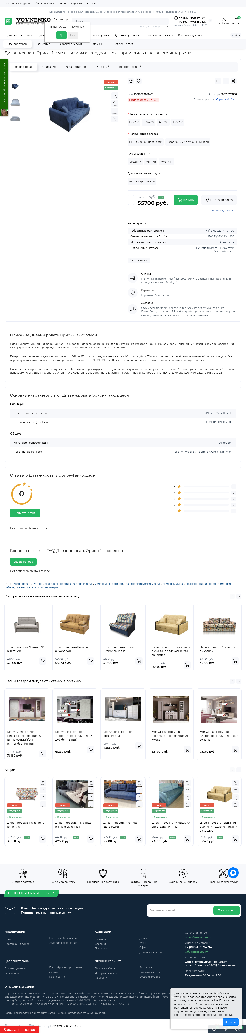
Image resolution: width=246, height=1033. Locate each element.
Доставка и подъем (17, 3)
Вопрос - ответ (124, 44)
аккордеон (52, 583)
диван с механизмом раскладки (37, 587)
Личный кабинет (106, 968)
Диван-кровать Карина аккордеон (71, 649)
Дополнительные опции (144, 173)
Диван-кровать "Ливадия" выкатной (218, 649)
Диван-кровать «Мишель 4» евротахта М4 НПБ (171, 824)
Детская (144, 938)
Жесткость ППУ (139, 153)
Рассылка (145, 967)
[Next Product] (226, 81)
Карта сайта (57, 976)
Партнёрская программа (65, 967)
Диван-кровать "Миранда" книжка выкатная (73, 824)
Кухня (143, 942)
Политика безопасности (65, 938)
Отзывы (98, 44)
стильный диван (173, 583)
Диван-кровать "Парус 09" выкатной (25, 649)
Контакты (93, 3)
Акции (53, 972)
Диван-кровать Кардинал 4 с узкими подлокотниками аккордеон (171, 651)
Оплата (63, 3)
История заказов (106, 973)
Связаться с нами (150, 972)
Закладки (101, 977)
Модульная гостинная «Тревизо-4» (118, 733)
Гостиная (100, 939)
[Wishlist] (139, 81)
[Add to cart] (42, 661)
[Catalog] (8, 21)
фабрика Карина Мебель (76, 583)
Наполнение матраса (143, 133)
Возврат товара (149, 976)
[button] (232, 596)
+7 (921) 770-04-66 (192, 22)
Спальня (100, 943)
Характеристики (71, 44)
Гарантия (77, 3)
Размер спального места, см (148, 114)
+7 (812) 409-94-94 (192, 17)
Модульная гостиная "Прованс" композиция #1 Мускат (170, 735)
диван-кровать (21, 583)
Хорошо (230, 1022)
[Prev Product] (218, 81)
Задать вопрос (23, 561)
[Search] (165, 21)
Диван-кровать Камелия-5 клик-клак (25, 824)
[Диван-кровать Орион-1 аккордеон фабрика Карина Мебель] (70, 112)
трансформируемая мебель (142, 583)
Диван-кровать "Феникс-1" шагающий (121, 824)
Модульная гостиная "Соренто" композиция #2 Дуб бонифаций (73, 735)
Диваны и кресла (150, 952)
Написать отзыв (25, 513)
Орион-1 (38, 583)
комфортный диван (199, 583)
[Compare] (131, 81)
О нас (8, 939)
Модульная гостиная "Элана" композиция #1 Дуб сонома (219, 735)
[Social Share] (234, 81)
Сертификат (13, 973)
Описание (43, 44)
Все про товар (17, 44)
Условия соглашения (63, 942)
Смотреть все (139, 260)
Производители (15, 968)
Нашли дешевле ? (224, 210)
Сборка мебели (44, 3)
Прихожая (101, 948)
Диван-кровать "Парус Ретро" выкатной (119, 649)
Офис (143, 947)
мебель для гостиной (109, 583)
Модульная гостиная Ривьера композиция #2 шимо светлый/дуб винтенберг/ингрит (24, 737)
